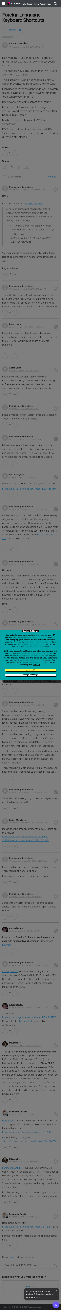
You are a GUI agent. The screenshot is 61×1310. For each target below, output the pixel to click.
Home (13, 3)
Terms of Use (40, 658)
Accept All (30, 670)
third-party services (23, 660)
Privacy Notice (18, 658)
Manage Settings (30, 675)
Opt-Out (36, 665)
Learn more (44, 646)
